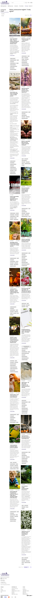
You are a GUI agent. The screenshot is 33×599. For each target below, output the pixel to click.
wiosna (23, 163)
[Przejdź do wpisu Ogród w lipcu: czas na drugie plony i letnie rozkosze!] (14, 383)
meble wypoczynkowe (13, 66)
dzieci (17, 514)
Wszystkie (2, 13)
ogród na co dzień (13, 266)
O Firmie (24, 588)
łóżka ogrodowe (12, 370)
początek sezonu (24, 265)
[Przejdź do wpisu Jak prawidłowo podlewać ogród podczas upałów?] (14, 433)
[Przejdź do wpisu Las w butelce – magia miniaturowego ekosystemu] (26, 474)
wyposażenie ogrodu (25, 409)
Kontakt (2, 589)
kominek (17, 213)
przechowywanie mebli (25, 353)
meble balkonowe (13, 63)
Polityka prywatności (15, 588)
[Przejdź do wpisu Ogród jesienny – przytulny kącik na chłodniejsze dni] (26, 424)
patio (18, 313)
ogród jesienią (24, 463)
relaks (23, 57)
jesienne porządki (24, 460)
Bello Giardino (12, 67)
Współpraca (24, 589)
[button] (26, 2)
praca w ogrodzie (12, 422)
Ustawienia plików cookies (16, 590)
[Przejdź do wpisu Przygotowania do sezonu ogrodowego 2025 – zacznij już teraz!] (26, 318)
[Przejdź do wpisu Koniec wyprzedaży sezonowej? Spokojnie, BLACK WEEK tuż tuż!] (14, 185)
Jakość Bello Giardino (26, 590)
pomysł (17, 261)
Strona (26, 15)
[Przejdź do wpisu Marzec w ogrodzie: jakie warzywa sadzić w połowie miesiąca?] (26, 129)
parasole (11, 219)
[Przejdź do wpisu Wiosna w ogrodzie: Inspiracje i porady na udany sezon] (26, 227)
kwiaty (17, 422)
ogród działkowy (12, 261)
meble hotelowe (12, 172)
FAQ (1, 588)
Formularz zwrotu (3, 590)
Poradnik (2, 15)
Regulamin (13, 589)
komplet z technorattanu (14, 371)
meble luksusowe (24, 60)
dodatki (11, 313)
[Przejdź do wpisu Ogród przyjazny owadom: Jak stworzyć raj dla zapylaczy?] (26, 76)
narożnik (23, 59)
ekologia (23, 165)
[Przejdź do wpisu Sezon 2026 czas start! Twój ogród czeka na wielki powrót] (14, 80)
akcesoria (14, 313)
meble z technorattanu (13, 368)
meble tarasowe (12, 58)
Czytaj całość (12, 55)
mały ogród (12, 61)
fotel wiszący (12, 162)
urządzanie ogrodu (27, 163)
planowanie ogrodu (13, 69)
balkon (17, 63)
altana (15, 170)
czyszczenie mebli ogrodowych (26, 347)
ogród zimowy (24, 303)
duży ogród (12, 170)
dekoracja (11, 264)
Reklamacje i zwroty (15, 594)
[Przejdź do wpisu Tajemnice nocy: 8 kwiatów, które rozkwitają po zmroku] (26, 520)
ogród (18, 60)
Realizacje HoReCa (25, 594)
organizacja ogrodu (13, 60)
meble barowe (16, 219)
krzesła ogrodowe (13, 64)
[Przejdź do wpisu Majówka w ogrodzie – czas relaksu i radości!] (26, 27)
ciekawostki (16, 311)
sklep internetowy (13, 173)
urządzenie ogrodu (24, 411)
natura (11, 467)
